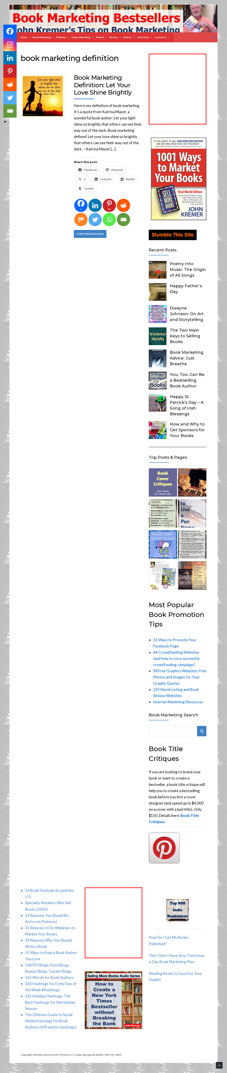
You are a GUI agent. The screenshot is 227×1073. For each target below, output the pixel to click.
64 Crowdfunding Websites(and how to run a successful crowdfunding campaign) (176, 658)
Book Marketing (42, 37)
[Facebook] (10, 31)
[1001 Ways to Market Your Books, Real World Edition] (178, 218)
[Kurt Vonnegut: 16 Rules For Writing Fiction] (192, 545)
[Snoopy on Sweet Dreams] (163, 545)
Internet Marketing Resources (178, 702)
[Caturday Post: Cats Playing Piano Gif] (192, 483)
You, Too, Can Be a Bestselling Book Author (187, 380)
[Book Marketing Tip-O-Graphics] (192, 576)
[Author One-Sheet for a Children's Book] (163, 576)
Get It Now (143, 37)
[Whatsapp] (109, 219)
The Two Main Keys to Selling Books (185, 336)
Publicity (61, 37)
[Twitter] (95, 219)
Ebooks (114, 37)
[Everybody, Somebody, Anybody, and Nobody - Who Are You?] (163, 514)
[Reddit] (123, 205)
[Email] (123, 219)
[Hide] (5, 122)
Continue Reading (90, 233)
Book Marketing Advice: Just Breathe (187, 358)
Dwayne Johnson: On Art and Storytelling (187, 314)
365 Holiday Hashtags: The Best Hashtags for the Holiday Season (50, 1002)
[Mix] (81, 219)
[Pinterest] (10, 71)
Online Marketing (80, 37)
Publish (100, 37)
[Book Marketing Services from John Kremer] (163, 483)
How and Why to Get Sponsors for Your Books (187, 430)
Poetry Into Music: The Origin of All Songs (188, 269)
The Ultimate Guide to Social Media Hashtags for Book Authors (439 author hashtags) (50, 1020)
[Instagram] (10, 44)
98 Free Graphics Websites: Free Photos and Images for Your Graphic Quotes (179, 677)
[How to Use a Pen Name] (192, 514)
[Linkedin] (95, 205)
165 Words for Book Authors (49, 977)
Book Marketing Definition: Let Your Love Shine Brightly (103, 85)
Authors (127, 37)
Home (24, 37)
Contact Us (160, 37)
